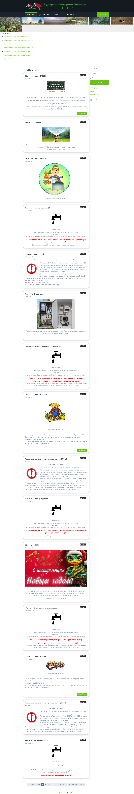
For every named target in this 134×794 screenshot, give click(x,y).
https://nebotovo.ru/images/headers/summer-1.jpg (19, 40)
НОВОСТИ (82, 75)
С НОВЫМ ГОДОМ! (32, 545)
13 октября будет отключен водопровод (41, 608)
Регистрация (94, 88)
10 (69, 784)
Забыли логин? (94, 91)
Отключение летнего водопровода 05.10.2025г (43, 346)
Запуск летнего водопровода (36, 499)
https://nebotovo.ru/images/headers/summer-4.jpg (19, 44)
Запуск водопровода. (33, 122)
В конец (81, 784)
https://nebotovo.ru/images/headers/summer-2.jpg (19, 47)
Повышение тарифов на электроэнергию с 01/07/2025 (46, 459)
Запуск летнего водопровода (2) (37, 208)
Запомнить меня (97, 78)
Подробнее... (82, 113)
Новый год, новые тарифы (35, 254)
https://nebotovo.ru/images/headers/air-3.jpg (17, 55)
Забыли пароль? (95, 94)
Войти (100, 82)
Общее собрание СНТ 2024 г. (36, 656)
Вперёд (74, 784)
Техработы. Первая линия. (35, 294)
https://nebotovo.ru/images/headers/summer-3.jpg (19, 59)
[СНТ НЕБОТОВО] (56, 6)
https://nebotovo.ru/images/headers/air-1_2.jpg (18, 36)
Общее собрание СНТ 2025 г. (36, 395)
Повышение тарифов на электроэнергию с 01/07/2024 (46, 703)
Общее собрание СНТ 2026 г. (36, 76)
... (54, 784)
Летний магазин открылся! (35, 158)
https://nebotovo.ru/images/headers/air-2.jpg (17, 51)
